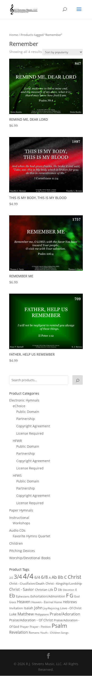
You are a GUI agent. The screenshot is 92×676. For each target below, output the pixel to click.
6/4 (37, 577)
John (38, 607)
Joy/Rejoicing (51, 608)
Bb (60, 577)
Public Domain (27, 411)
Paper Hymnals (21, 510)
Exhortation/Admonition (47, 596)
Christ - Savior (21, 589)
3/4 (18, 576)
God (76, 596)
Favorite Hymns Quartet (31, 536)
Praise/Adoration (65, 614)
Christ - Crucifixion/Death (27, 583)
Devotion (68, 590)
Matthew (25, 614)
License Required (30, 433)
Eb (12, 595)
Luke (13, 614)
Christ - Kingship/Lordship (64, 583)
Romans (34, 632)
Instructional (19, 517)
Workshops (21, 523)
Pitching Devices (22, 550)
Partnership (25, 418)
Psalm (59, 625)
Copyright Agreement (33, 426)
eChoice (19, 406)
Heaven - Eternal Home (46, 602)
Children (16, 543)
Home (13, 35)
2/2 (11, 577)
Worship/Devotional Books (29, 558)
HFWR (17, 440)
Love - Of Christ (71, 608)
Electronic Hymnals (24, 400)
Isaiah (28, 608)
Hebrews (70, 602)
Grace (12, 602)
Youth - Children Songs (54, 632)
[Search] (77, 380)
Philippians (42, 614)
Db (60, 590)
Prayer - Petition (40, 626)
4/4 (28, 576)
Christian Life (44, 590)
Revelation (18, 632)
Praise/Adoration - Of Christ (31, 620)
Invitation (16, 608)
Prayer (24, 627)
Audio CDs (17, 530)
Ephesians (22, 596)
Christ (74, 577)
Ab (54, 577)
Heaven (23, 601)
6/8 (44, 577)
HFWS (17, 475)
